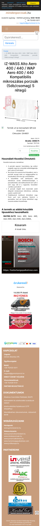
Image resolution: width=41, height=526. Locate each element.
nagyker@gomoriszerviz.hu (29, 23)
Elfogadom (33, 3)
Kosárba (34, 151)
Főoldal (6, 51)
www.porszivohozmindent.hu (15, 434)
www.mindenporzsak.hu (13, 436)
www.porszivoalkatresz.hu (14, 439)
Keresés (9, 43)
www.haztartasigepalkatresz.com (16, 441)
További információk (7, 8)
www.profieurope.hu (11, 443)
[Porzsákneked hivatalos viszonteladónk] (20, 488)
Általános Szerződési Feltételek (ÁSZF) (18, 397)
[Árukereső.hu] (20, 284)
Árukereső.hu (20, 287)
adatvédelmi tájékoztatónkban (16, 2)
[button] (4, 108)
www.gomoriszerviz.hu (12, 428)
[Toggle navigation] (7, 29)
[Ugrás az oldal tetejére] (37, 513)
